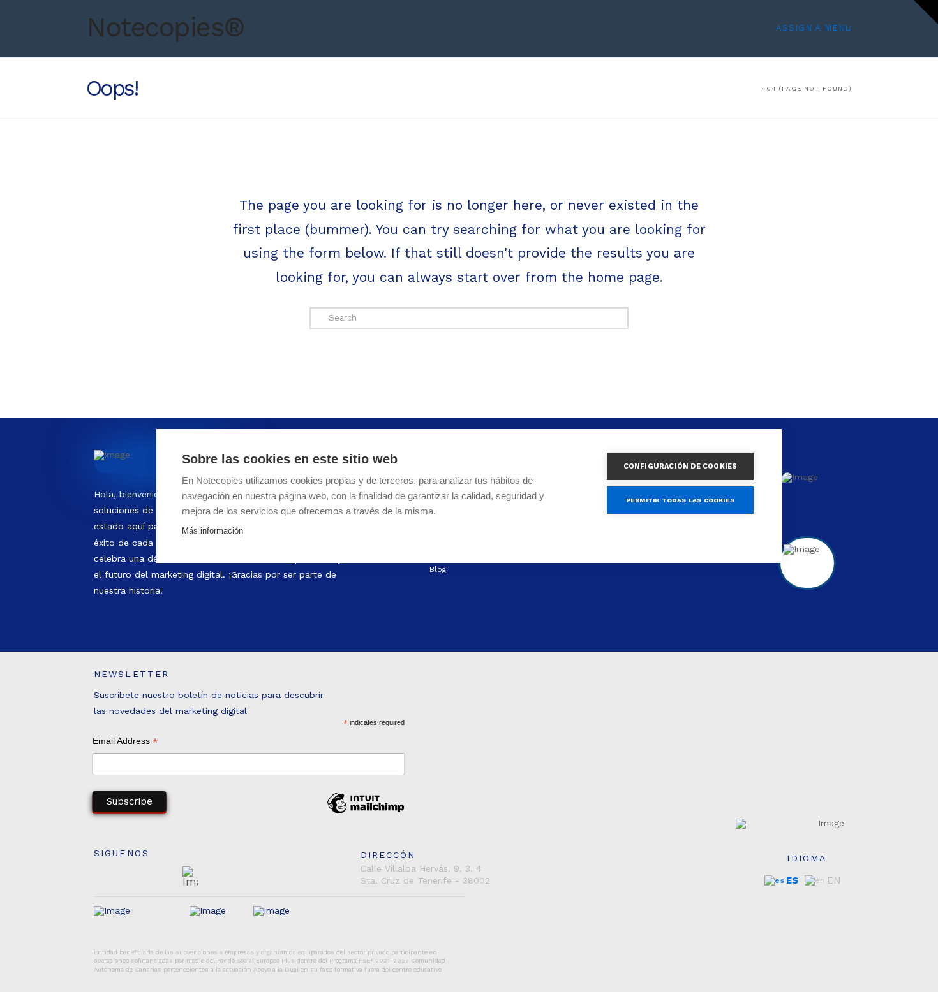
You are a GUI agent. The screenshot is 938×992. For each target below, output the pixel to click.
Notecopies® (165, 27)
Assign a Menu (814, 28)
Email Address (125, 742)
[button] (926, 12)
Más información (212, 531)
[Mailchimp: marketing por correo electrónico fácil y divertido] (366, 813)
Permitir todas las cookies (680, 500)
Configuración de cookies (680, 466)
